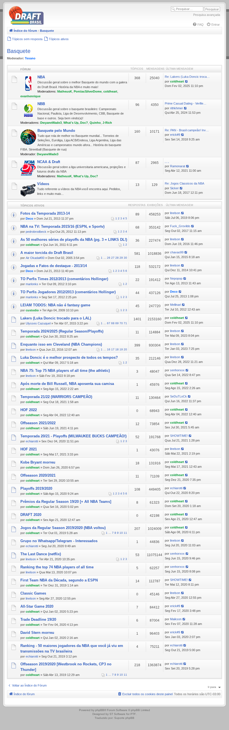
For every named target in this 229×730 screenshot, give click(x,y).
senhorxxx (177, 370)
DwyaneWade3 (51, 122)
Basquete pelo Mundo (56, 130)
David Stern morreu (37, 632)
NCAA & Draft (48, 162)
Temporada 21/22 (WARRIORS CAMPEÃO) (56, 397)
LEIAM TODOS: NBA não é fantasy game (55, 305)
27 (113, 257)
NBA (41, 77)
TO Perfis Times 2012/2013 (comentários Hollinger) (64, 279)
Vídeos (43, 184)
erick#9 (175, 134)
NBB (41, 104)
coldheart (110, 91)
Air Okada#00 (35, 257)
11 (125, 532)
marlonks (32, 284)
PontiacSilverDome (88, 91)
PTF (133, 714)
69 (117, 323)
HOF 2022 (28, 410)
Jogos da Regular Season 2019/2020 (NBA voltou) (63, 528)
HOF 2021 (28, 449)
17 (113, 349)
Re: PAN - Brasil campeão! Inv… (187, 130)
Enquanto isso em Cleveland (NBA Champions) (61, 344)
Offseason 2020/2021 (38, 475)
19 (121, 349)
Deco (29, 218)
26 (108, 257)
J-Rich (107, 122)
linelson (175, 213)
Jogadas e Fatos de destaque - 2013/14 (53, 266)
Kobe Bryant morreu (37, 462)
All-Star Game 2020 (36, 606)
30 (125, 257)
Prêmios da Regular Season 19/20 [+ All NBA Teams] (65, 501)
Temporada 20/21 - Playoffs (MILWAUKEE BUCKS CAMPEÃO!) (73, 436)
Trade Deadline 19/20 (38, 619)
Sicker (174, 188)
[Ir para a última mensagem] (183, 213)
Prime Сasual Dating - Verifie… (185, 103)
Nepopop (176, 278)
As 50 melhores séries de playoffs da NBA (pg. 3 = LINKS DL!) (73, 239)
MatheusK (64, 91)
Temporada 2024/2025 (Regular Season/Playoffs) (61, 331)
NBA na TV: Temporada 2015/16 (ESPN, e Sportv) (62, 226)
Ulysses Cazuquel (38, 323)
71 (125, 323)
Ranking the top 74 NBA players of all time (57, 567)
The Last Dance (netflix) (40, 554)
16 (108, 349)
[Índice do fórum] (50, 23)
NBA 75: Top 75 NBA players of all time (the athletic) (65, 370)
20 (125, 349)
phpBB (99, 710)
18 (117, 349)
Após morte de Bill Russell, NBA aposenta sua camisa (67, 384)
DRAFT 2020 (30, 515)
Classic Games (33, 593)
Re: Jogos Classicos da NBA (184, 183)
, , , (167, 161)
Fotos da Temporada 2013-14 (45, 213)
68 (113, 323)
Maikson (176, 619)
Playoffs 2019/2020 (36, 488)
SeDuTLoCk (178, 396)
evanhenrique (30, 96)
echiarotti (32, 441)
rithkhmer (176, 108)
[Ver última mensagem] (187, 81)
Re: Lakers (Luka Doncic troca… (187, 76)
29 (121, 257)
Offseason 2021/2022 (38, 423)
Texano (30, 58)
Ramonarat (177, 166)
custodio (32, 310)
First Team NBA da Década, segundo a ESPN (59, 580)
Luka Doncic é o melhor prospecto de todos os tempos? (69, 357)
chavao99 (176, 252)
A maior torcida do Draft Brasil (46, 253)
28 (117, 257)
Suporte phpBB (124, 717)
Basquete (18, 51)
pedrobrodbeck (36, 231)
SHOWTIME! (179, 435)
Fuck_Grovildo (180, 226)
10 (121, 532)
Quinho (95, 122)
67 (108, 323)
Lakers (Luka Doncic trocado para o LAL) (55, 318)
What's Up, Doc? (75, 122)
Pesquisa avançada (206, 14)
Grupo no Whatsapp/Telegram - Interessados (58, 541)
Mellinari (175, 304)
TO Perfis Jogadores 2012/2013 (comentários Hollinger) (68, 292)
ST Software (117, 714)
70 (121, 323)
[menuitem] (198, 24)
